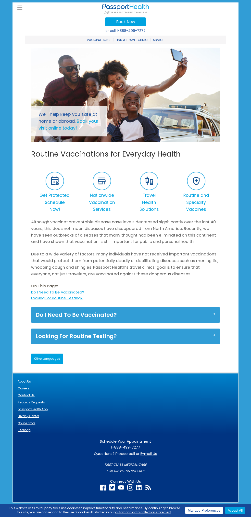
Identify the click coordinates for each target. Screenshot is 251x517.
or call (125, 30)
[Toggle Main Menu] (20, 8)
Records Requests (31, 402)
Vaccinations (99, 40)
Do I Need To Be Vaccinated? (57, 292)
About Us (24, 381)
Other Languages (47, 359)
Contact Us (26, 395)
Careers (23, 388)
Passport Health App (33, 409)
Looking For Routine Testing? (57, 298)
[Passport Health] (125, 12)
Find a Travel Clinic (132, 40)
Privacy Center (28, 416)
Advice (158, 40)
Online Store (26, 423)
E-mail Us (148, 453)
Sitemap (24, 430)
